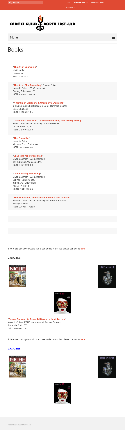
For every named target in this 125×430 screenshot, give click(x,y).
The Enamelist (21, 138)
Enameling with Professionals (28, 155)
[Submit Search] (10, 2)
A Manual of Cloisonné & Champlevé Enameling (38, 102)
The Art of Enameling (25, 66)
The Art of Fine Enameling (27, 85)
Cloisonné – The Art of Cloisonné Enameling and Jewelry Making (48, 120)
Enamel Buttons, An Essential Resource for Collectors (42, 197)
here (82, 248)
